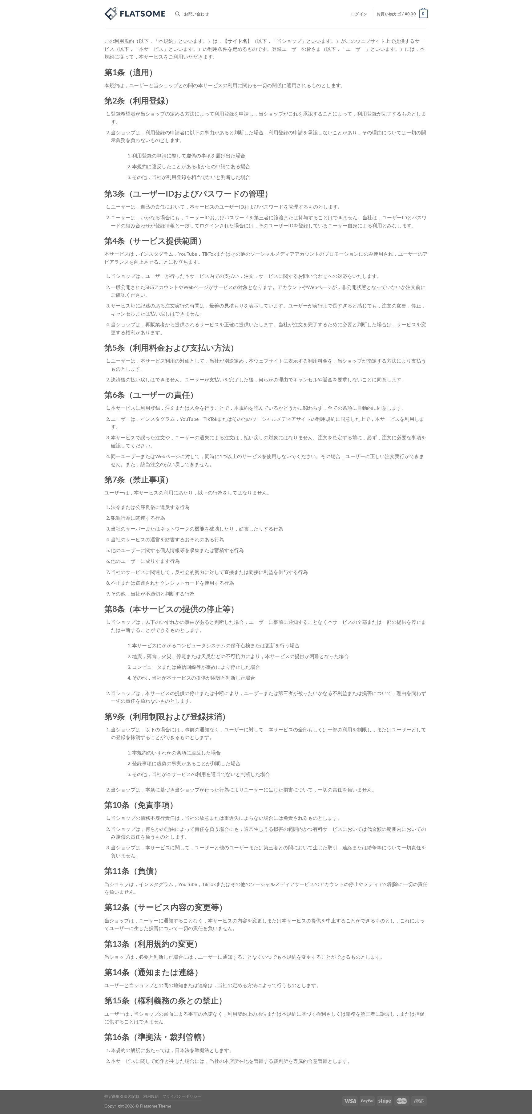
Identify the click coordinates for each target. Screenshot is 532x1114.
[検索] (177, 14)
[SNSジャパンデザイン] (135, 13)
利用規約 (151, 1096)
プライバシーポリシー (182, 1096)
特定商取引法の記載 (121, 1096)
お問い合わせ (196, 13)
